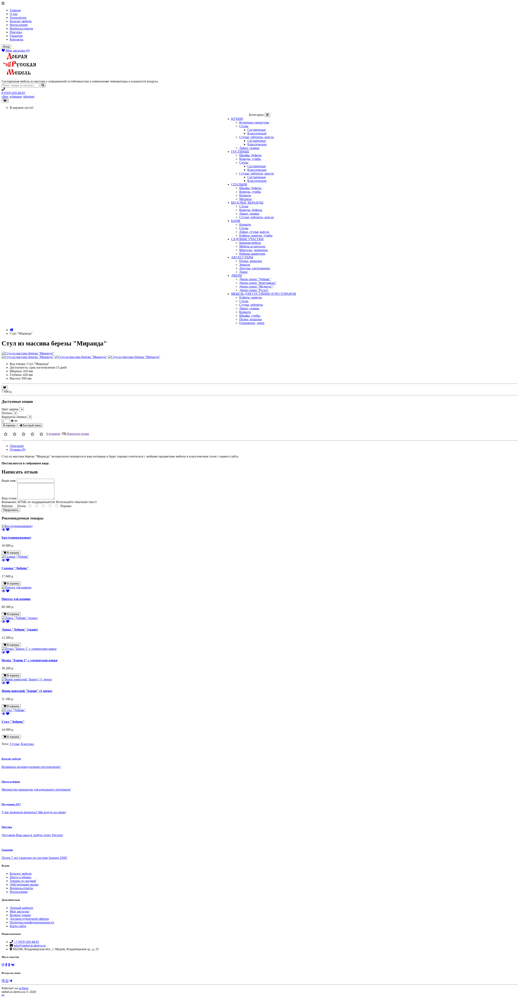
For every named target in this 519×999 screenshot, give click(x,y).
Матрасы (245, 199)
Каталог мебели (21, 21)
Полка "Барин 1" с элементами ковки (29, 660)
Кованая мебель (250, 242)
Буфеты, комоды (250, 297)
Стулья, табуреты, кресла (256, 137)
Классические (257, 133)
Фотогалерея (18, 25)
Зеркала (244, 264)
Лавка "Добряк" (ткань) (20, 629)
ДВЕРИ (236, 275)
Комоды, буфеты (250, 210)
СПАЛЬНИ (239, 184)
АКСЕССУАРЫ (242, 257)
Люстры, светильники (254, 268)
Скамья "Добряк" (15, 568)
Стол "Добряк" (13, 721)
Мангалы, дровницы (253, 250)
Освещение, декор (251, 323)
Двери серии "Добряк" (255, 279)
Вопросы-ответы (21, 28)
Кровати (245, 195)
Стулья (14, 744)
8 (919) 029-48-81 (13, 93)
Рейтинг (7, 506)
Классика (27, 744)
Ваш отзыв (9, 498)
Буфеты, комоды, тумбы (255, 235)
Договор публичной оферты (29, 918)
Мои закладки (19, 911)
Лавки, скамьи (249, 148)
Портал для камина (16, 599)
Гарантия (16, 35)
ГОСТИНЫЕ (240, 151)
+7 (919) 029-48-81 (26, 942)
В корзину (9, 425)
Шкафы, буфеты (250, 155)
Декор (243, 272)
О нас (14, 14)
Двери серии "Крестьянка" (257, 283)
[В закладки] (5, 388)
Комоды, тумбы (250, 159)
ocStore (23, 988)
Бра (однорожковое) (16, 537)
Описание (17, 446)
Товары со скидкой (23, 881)
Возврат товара (20, 915)
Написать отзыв (78, 433)
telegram (28, 96)
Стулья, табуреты (251, 304)
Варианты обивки (14, 417)
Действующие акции (24, 884)
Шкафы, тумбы (249, 315)
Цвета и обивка (20, 877)
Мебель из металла (252, 246)
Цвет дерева (10, 409)
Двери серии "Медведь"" (256, 286)
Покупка (16, 32)
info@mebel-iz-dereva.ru (30, 945)
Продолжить (10, 510)
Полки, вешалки (250, 261)
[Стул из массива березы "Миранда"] (28, 353)
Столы (243, 126)
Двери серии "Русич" (254, 290)
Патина (7, 413)
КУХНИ (237, 118)
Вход (6, 46)
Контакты (16, 39)
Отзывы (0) (17, 449)
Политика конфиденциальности (32, 922)
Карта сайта (18, 926)
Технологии (18, 17)
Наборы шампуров (252, 253)
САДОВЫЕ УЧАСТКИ (247, 239)
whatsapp (16, 96)
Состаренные (256, 129)
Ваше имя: (9, 480)
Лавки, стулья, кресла (254, 231)
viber (5, 96)
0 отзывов (53, 433)
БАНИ (235, 221)
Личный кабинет (21, 907)
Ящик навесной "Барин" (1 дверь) (27, 691)
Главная (15, 10)
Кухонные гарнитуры (254, 122)
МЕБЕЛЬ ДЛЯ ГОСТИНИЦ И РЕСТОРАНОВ (263, 293)
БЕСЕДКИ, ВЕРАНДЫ (247, 202)
